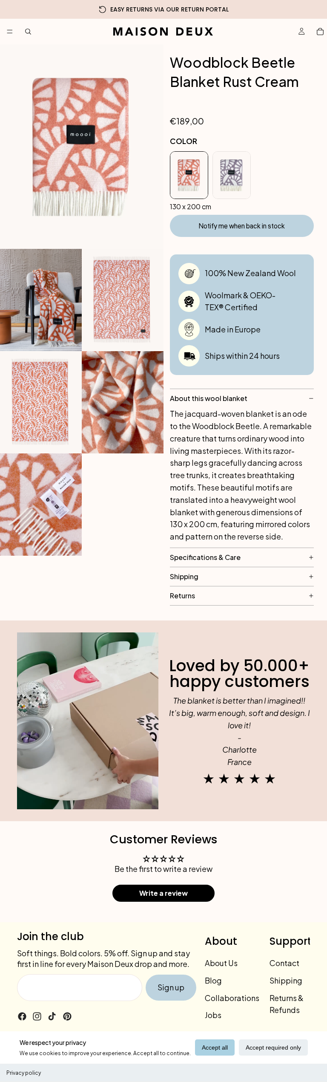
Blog (213, 980)
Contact (284, 963)
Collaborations (232, 997)
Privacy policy (23, 1073)
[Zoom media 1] (82, 146)
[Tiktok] (52, 1016)
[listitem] (189, 175)
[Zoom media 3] (123, 300)
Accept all (215, 1047)
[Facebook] (22, 1016)
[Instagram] (37, 1016)
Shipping (286, 980)
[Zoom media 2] (41, 300)
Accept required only (273, 1047)
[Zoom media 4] (41, 402)
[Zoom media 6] (41, 504)
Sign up (171, 987)
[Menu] (10, 31)
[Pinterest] (67, 1016)
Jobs (213, 1015)
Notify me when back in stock (241, 226)
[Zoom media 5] (123, 402)
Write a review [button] (163, 893)
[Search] (28, 31)
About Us (221, 963)
